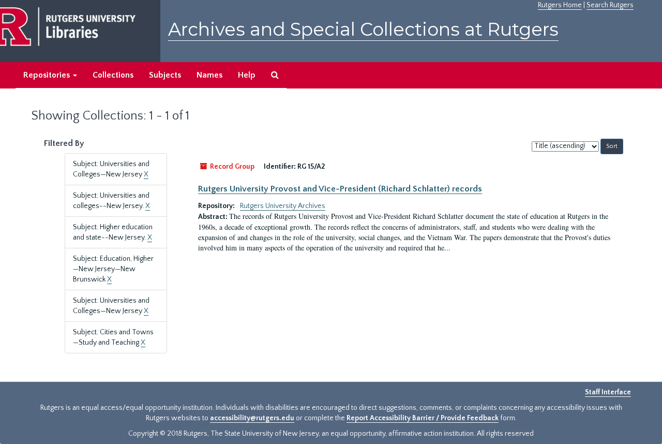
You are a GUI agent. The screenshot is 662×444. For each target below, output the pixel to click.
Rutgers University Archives (282, 206)
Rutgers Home (560, 5)
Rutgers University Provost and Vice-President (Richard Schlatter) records (340, 189)
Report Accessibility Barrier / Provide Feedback (423, 418)
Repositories (47, 75)
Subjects (165, 75)
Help (246, 75)
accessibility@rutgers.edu (252, 418)
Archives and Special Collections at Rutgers (363, 29)
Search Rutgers (610, 5)
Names (209, 75)
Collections (113, 75)
